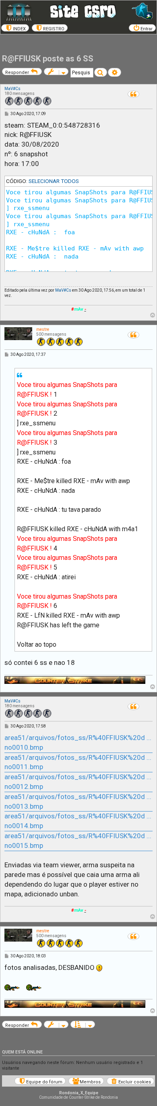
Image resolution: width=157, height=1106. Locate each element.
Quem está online (22, 1052)
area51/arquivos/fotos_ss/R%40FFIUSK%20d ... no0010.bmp (77, 742)
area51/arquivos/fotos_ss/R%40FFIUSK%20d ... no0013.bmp (77, 801)
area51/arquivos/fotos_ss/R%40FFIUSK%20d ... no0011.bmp (77, 762)
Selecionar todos (54, 181)
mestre (42, 329)
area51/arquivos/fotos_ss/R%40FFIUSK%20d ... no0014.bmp (77, 821)
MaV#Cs (12, 88)
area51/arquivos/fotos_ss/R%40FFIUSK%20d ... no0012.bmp (77, 782)
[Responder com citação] (133, 94)
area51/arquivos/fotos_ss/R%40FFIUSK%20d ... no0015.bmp (77, 840)
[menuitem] (15, 28)
